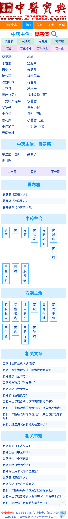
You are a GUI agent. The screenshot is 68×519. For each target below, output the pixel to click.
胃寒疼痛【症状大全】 (17, 389)
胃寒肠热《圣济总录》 (17, 376)
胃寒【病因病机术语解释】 (20, 363)
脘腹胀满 (6, 311)
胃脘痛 (34, 332)
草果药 (6, 57)
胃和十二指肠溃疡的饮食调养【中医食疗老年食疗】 (33, 416)
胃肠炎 (26, 41)
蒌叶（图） (10, 95)
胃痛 (15, 269)
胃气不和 (42, 48)
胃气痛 (59, 41)
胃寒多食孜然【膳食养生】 (20, 382)
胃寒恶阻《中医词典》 (17, 452)
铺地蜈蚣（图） (38, 95)
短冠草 (32, 63)
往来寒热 (25, 311)
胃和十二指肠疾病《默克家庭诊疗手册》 (28, 401)
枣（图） (8, 160)
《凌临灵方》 (15, 194)
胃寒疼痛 (44, 236)
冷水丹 (32, 88)
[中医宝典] (33, 20)
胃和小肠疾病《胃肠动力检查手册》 (25, 424)
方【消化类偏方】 (18, 207)
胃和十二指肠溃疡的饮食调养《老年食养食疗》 (33, 408)
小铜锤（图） (36, 126)
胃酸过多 (6, 273)
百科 (62, 25)
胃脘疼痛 (25, 273)
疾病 (50, 25)
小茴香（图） (36, 120)
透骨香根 (33, 107)
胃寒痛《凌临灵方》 (15, 395)
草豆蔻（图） (11, 154)
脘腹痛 (9, 41)
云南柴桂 (8, 133)
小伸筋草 (8, 126)
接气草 (6, 76)
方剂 (39, 25)
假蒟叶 (32, 69)
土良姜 (6, 114)
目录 (34, 171)
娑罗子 (6, 107)
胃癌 (25, 232)
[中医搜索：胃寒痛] (53, 34)
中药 (28, 25)
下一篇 (55, 171)
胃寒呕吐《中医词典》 (17, 458)
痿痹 (6, 232)
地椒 (30, 57)
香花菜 (6, 120)
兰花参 (6, 88)
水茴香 (32, 101)
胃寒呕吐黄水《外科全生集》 (21, 471)
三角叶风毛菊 (11, 101)
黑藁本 (6, 69)
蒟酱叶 (32, 82)
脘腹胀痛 (15, 311)
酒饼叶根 (8, 82)
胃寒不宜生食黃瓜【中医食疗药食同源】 (28, 370)
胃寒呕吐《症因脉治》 (17, 465)
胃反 (9, 48)
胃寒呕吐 (25, 48)
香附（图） (35, 114)
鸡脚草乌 (33, 76)
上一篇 (12, 171)
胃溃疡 (42, 41)
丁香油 (6, 63)
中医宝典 (11, 25)
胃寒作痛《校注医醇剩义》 (20, 484)
